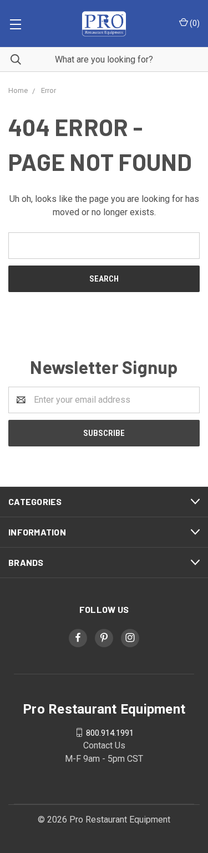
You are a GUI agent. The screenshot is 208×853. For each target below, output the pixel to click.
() (194, 23)
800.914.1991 (110, 732)
